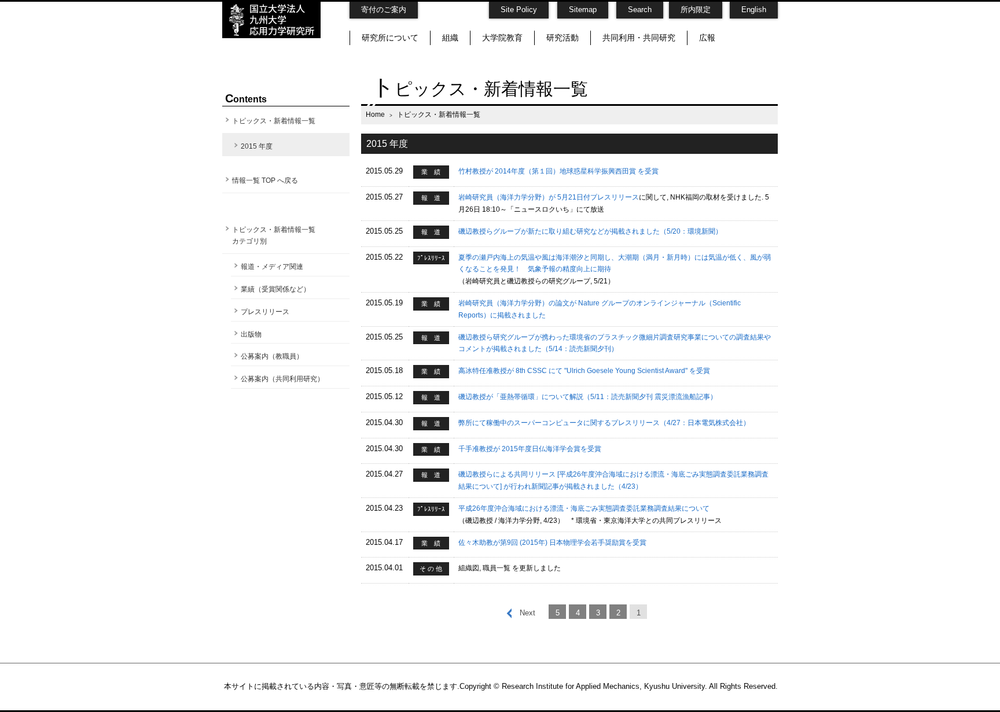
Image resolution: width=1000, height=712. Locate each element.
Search (640, 9)
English (753, 9)
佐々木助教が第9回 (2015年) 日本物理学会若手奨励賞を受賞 (552, 542)
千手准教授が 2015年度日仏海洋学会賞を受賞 (529, 449)
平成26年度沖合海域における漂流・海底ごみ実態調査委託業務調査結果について (583, 508)
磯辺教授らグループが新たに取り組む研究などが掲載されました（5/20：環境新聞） (590, 231)
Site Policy (519, 9)
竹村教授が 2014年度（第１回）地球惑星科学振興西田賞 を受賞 (558, 171)
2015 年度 (257, 146)
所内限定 (696, 9)
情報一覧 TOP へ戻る (265, 180)
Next (527, 612)
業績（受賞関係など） (275, 289)
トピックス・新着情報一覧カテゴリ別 (273, 236)
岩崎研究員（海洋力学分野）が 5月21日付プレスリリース (548, 197)
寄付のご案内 (383, 9)
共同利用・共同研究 (638, 37)
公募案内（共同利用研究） (282, 379)
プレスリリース (265, 312)
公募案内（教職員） (272, 356)
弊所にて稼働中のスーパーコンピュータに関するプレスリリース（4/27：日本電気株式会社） (604, 423)
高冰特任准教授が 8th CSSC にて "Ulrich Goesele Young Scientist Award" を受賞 (584, 371)
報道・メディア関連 (272, 267)
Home (375, 114)
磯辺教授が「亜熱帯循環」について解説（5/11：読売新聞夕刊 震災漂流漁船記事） (587, 397)
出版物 (251, 334)
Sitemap (583, 9)
